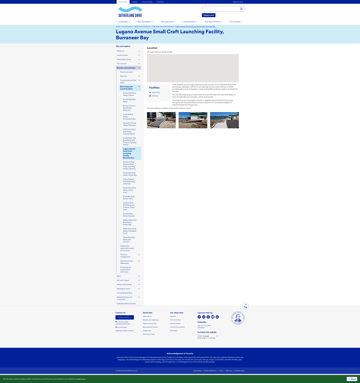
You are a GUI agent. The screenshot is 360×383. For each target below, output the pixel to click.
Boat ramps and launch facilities (162, 26)
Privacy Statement (210, 371)
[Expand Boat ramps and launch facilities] (139, 87)
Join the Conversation (177, 327)
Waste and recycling (149, 323)
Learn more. (81, 379)
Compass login (239, 371)
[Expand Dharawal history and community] (139, 297)
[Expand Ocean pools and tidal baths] (139, 80)
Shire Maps (173, 330)
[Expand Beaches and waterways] (139, 68)
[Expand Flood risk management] (139, 255)
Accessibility (197, 371)
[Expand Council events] (139, 55)
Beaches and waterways (142, 26)
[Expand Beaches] (139, 76)
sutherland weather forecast (243, 15)
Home (118, 26)
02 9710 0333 (122, 327)
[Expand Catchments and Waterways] (139, 261)
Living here (123, 22)
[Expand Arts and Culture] (139, 280)
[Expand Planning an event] (139, 289)
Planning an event (149, 334)
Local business (189, 22)
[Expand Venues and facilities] (139, 284)
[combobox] (220, 8)
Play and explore (144, 22)
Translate (212, 338)
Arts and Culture (175, 320)
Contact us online (123, 317)
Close (353, 379)
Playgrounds (147, 330)
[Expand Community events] (139, 59)
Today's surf (208, 15)
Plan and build (167, 22)
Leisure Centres (175, 323)
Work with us (147, 316)
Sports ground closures (150, 327)
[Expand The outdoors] (139, 64)
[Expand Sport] (139, 276)
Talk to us (229, 371)
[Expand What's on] (139, 51)
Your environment (212, 22)
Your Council (234, 22)
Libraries (173, 316)
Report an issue (238, 2)
